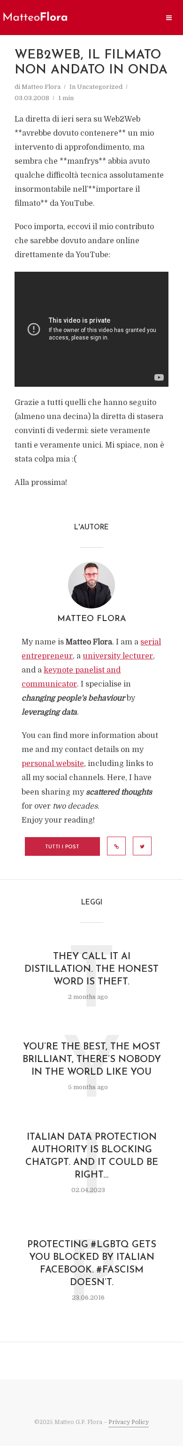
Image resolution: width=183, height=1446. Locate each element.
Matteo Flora (41, 86)
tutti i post (62, 847)
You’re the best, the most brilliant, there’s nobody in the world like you (92, 1059)
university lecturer (118, 656)
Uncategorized (99, 86)
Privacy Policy (128, 1422)
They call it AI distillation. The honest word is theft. (91, 969)
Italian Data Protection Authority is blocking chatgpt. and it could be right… (91, 1156)
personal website (53, 763)
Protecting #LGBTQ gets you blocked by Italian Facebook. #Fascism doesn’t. (91, 1263)
